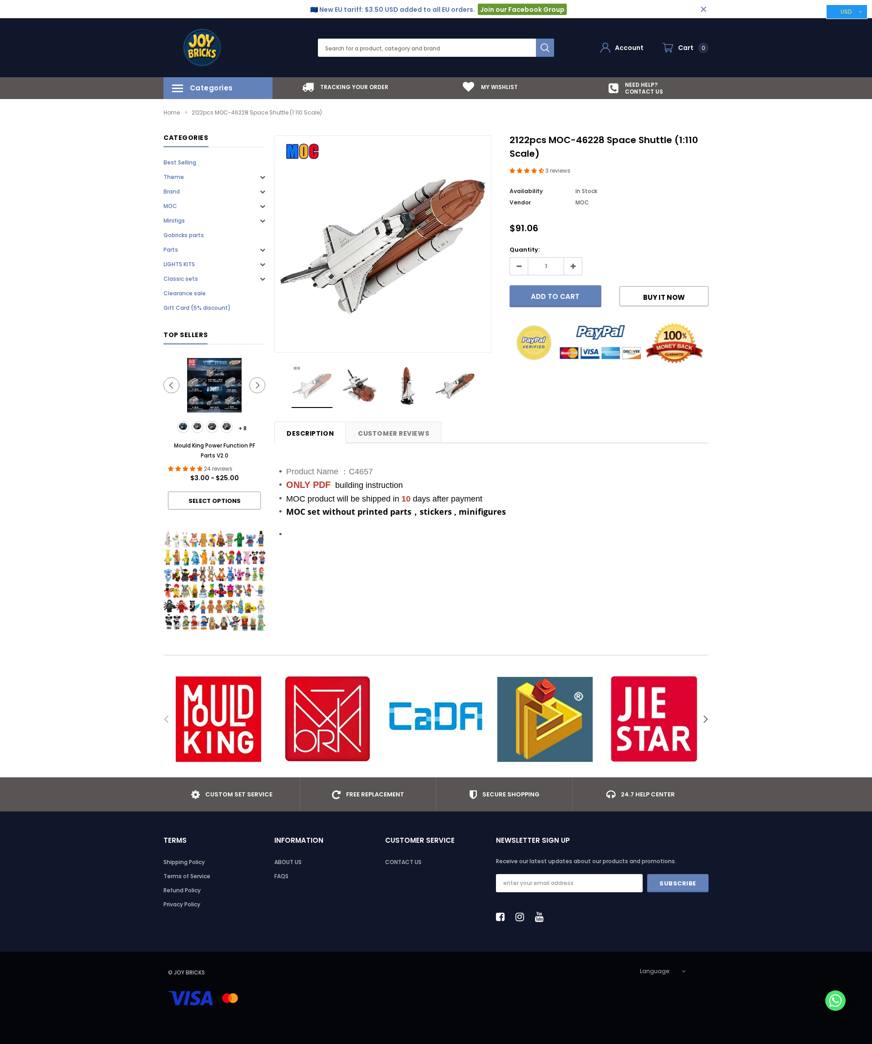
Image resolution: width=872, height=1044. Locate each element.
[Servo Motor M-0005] (226, 427)
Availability (526, 191)
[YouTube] (542, 916)
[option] (345, 87)
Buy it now (664, 297)
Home (172, 112)
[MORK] (327, 719)
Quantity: (525, 249)
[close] (703, 9)
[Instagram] (522, 916)
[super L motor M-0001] (183, 427)
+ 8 (242, 428)
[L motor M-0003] (212, 427)
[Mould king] (218, 719)
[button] (527, 170)
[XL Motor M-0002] (197, 427)
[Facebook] (503, 916)
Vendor (520, 202)
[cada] (436, 719)
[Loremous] (545, 719)
